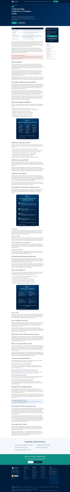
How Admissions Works (52, 38)
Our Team (25, 474)
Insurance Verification (26, 477)
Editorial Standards (49, 490)
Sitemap (57, 490)
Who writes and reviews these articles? (21, 447)
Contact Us (14, 22)
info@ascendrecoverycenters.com (53, 473)
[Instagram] (13, 478)
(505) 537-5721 (51, 1)
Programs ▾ (28, 1)
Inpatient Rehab (34, 470)
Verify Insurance (56, 1)
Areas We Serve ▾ (36, 1)
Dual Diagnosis (43, 476)
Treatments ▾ (32, 1)
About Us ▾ (25, 1)
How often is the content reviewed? (42, 447)
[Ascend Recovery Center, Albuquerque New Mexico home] (15, 1)
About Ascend (48, 55)
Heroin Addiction (43, 474)
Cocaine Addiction (43, 473)
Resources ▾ (40, 1)
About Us (25, 471)
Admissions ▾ (44, 1)
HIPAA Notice (45, 490)
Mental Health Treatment (44, 477)
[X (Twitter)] (14, 478)
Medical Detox (48, 50)
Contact (47, 1)
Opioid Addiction (43, 470)
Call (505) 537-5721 (22, 22)
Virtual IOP (33, 478)
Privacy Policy (41, 490)
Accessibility (54, 490)
